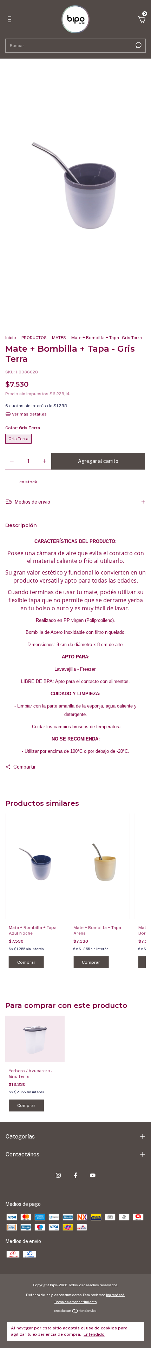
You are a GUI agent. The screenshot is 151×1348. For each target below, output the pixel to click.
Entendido (94, 1334)
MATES (59, 337)
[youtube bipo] (93, 1175)
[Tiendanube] (76, 1311)
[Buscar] (138, 45)
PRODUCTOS (34, 337)
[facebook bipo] (75, 1175)
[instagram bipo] (58, 1175)
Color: (22, 427)
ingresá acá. (115, 1295)
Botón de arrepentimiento (75, 1302)
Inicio (10, 337)
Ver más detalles (29, 414)
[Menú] (10, 20)
